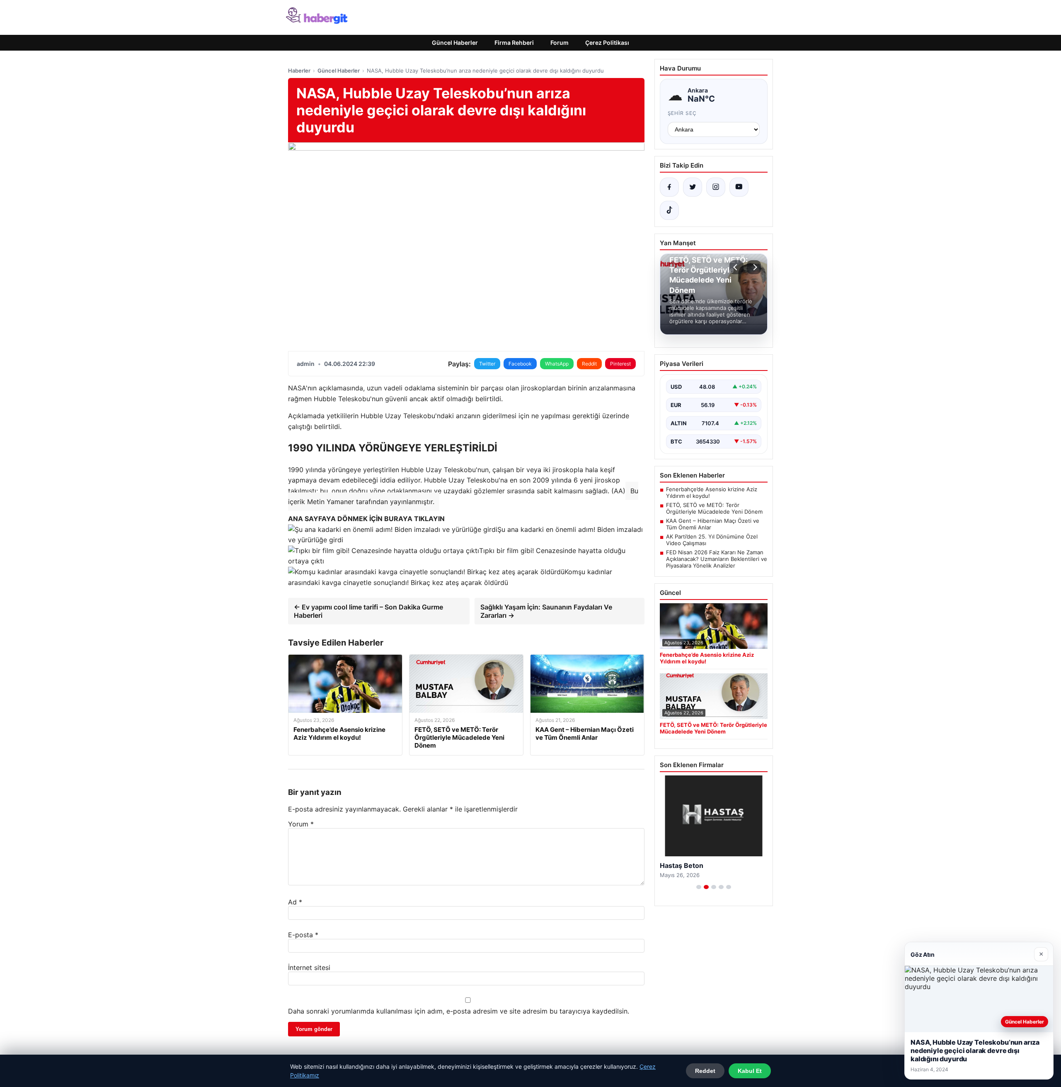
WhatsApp (557, 364)
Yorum (301, 824)
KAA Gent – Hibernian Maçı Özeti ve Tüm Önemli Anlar (712, 524)
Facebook (520, 364)
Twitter (487, 364)
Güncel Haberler (455, 42)
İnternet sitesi (309, 967)
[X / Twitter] (692, 187)
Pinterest (620, 364)
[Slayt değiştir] (698, 887)
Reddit (589, 364)
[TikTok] (669, 210)
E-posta (303, 935)
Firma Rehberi (514, 42)
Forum (559, 42)
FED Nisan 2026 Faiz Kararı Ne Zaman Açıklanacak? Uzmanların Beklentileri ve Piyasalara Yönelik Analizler (716, 559)
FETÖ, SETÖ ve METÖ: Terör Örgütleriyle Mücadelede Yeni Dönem (714, 508)
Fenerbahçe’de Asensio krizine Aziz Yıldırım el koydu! (711, 492)
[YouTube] (739, 187)
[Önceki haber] (736, 267)
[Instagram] (715, 187)
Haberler (299, 70)
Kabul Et (750, 1071)
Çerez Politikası (607, 42)
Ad (295, 902)
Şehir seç (682, 113)
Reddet (705, 1071)
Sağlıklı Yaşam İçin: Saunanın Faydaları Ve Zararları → (546, 611)
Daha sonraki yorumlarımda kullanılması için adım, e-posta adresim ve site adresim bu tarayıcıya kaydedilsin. (458, 1011)
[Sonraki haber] (754, 267)
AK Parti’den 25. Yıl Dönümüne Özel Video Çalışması (712, 539)
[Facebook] (669, 187)
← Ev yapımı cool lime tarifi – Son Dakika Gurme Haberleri (368, 611)
